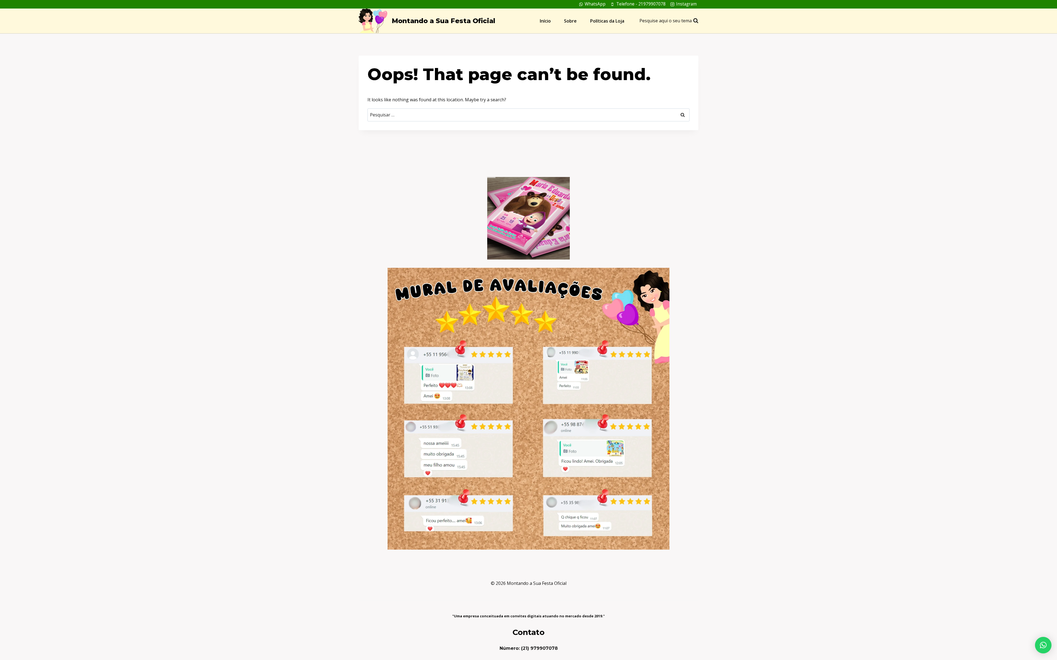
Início (545, 21)
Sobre (570, 21)
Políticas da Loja (607, 21)
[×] (1043, 645)
